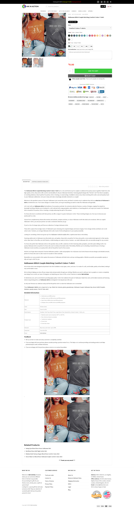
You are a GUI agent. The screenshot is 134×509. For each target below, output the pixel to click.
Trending (43, 11)
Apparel (90, 11)
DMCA (69, 484)
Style (69, 25)
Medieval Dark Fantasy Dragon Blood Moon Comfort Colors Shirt (42, 454)
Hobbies (74, 11)
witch (102, 104)
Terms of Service (49, 481)
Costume (98, 97)
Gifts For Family (52, 11)
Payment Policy (49, 487)
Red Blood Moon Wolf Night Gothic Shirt (36, 451)
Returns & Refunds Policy (74, 478)
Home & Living (82, 11)
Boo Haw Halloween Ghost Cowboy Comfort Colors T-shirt (30, 141)
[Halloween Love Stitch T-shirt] (32, 158)
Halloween (85, 14)
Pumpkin (70, 104)
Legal (69, 487)
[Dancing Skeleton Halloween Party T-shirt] (55, 126)
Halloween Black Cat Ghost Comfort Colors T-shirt (78, 141)
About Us (70, 475)
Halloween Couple (81, 100)
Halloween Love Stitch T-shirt (29, 172)
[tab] (26, 181)
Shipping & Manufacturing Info (40, 181)
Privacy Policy (48, 484)
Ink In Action (43, 333)
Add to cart (93, 71)
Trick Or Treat (95, 104)
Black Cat (91, 97)
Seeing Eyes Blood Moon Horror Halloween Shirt (38, 448)
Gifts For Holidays (64, 11)
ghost (104, 97)
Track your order (49, 475)
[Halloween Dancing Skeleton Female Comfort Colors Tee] (101, 126)
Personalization (72, 49)
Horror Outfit (100, 100)
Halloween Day (91, 100)
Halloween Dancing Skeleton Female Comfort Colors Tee (99, 141)
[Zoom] (24, 54)
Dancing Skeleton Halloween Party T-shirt (55, 140)
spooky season (85, 104)
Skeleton (77, 104)
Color (69, 32)
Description (26, 181)
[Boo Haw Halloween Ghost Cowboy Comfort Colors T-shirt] (32, 126)
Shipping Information (73, 481)
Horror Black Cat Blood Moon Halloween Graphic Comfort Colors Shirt (44, 457)
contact (83, 274)
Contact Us (48, 478)
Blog (69, 490)
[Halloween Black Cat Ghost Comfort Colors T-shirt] (78, 126)
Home (69, 14)
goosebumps (71, 100)
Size (69, 42)
